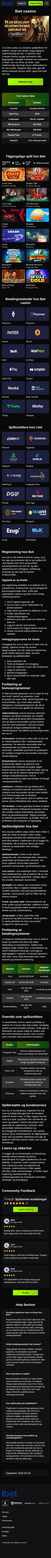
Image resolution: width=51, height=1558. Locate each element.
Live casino (18, 163)
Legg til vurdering (25, 1209)
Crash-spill (28, 163)
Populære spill (6, 163)
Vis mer (25, 1293)
